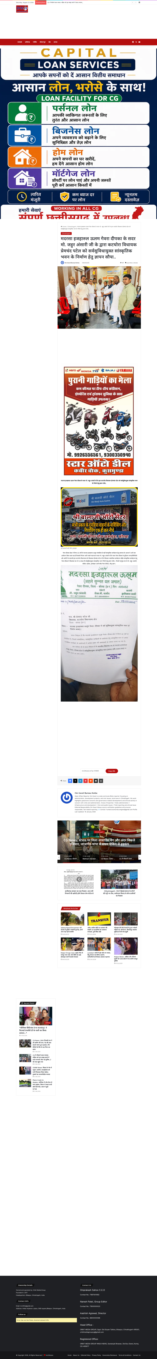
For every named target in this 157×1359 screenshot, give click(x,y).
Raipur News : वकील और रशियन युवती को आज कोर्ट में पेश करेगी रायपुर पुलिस (126, 959)
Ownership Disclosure (109, 1355)
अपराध (55, 42)
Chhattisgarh (72, 226)
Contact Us (136, 1355)
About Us (76, 1355)
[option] (99, 841)
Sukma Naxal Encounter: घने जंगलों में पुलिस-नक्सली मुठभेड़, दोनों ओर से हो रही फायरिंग (72, 930)
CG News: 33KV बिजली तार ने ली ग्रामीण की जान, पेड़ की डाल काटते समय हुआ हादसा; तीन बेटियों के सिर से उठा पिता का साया (99, 844)
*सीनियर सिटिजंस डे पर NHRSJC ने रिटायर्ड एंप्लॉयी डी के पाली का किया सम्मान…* (33, 1030)
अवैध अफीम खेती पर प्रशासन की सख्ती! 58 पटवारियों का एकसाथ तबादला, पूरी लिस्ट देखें (97, 930)
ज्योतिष (35, 42)
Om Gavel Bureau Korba (72, 263)
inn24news (49, 1355)
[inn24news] (22, 9)
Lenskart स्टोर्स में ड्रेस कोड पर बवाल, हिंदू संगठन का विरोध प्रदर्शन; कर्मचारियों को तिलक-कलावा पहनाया (99, 955)
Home (20, 42)
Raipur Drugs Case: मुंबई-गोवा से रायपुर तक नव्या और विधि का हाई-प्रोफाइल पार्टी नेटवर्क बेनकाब (72, 955)
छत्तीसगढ (27, 42)
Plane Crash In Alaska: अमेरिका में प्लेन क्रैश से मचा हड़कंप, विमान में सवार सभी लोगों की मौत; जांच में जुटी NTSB (42, 1084)
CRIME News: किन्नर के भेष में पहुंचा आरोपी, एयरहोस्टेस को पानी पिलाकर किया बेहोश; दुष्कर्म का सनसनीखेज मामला (77, 2)
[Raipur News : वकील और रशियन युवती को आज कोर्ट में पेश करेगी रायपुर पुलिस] (126, 946)
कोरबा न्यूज (42, 42)
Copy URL (111, 771)
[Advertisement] (100, 22)
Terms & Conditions (125, 1355)
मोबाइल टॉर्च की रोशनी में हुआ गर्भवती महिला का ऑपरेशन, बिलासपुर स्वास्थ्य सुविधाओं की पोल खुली (125, 930)
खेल (49, 42)
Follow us (22, 1314)
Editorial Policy (85, 1355)
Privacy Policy (96, 1355)
